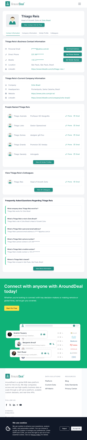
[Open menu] (79, 4)
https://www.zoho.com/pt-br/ (43, 93)
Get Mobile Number (72, 60)
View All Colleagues (43, 190)
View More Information (43, 268)
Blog (67, 381)
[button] (43, 116)
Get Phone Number (72, 54)
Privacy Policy (36, 435)
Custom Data (50, 385)
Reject (64, 428)
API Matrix (49, 389)
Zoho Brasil (46, 20)
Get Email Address (72, 49)
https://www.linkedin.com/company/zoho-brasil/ (50, 98)
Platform (48, 381)
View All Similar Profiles (43, 162)
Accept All (76, 428)
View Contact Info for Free (33, 25)
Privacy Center (71, 389)
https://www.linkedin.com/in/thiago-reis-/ (47, 69)
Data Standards (71, 385)
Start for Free (11, 308)
